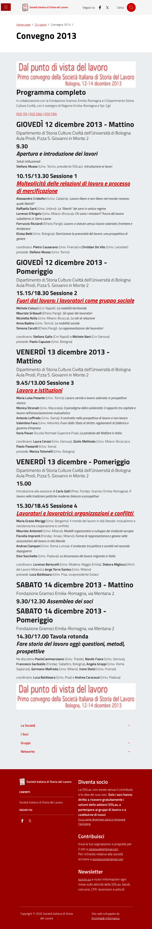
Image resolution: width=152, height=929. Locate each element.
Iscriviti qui (84, 879)
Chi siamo (41, 24)
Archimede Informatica (106, 918)
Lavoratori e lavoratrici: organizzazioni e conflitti (75, 513)
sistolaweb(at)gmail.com (103, 849)
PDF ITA (21, 113)
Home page (23, 24)
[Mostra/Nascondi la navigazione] (5, 7)
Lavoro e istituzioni (39, 390)
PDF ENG (35, 113)
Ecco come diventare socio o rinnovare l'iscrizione (101, 821)
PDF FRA (50, 113)
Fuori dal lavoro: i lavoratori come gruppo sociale (75, 300)
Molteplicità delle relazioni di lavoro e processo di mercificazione (73, 187)
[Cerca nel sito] (131, 7)
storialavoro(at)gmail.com (107, 859)
